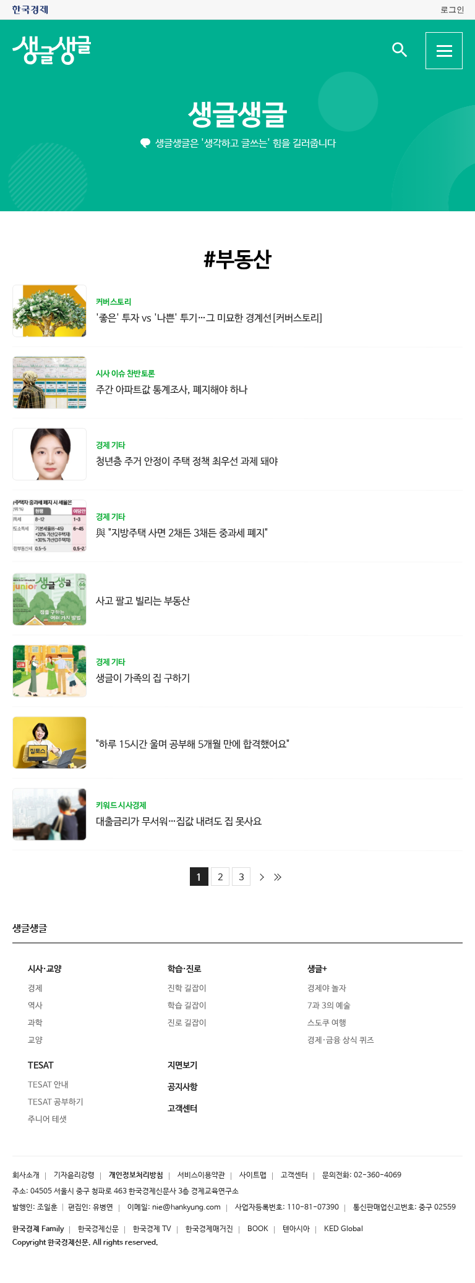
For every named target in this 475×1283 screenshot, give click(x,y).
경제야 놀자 (326, 988)
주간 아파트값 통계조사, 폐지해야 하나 (171, 389)
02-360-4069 (377, 1175)
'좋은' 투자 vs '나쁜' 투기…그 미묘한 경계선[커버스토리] (209, 318)
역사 (35, 1006)
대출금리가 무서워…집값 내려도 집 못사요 (179, 821)
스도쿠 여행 (326, 1023)
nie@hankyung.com (186, 1207)
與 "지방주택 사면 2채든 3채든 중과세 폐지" (182, 533)
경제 (35, 988)
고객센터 (294, 1175)
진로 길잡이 (187, 1023)
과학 (35, 1023)
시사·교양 (44, 969)
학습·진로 (184, 969)
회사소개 (26, 1175)
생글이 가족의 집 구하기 (143, 678)
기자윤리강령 (74, 1175)
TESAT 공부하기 (55, 1102)
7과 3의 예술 (329, 1006)
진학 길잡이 (187, 988)
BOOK (257, 1229)
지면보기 (182, 1066)
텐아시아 (296, 1229)
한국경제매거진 (209, 1229)
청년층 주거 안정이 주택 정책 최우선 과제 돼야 (187, 461)
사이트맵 (253, 1175)
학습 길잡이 (187, 1006)
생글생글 (237, 116)
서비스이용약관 (201, 1175)
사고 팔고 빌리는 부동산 (143, 601)
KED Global (343, 1229)
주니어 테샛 (47, 1119)
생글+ (317, 969)
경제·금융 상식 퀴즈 (340, 1040)
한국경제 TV (152, 1229)
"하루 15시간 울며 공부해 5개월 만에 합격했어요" (192, 744)
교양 (35, 1040)
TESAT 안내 (48, 1085)
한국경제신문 (98, 1229)
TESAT (41, 1066)
